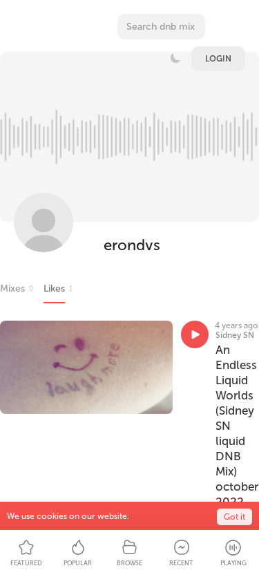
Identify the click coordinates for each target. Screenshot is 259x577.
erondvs (132, 245)
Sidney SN (234, 335)
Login (218, 59)
